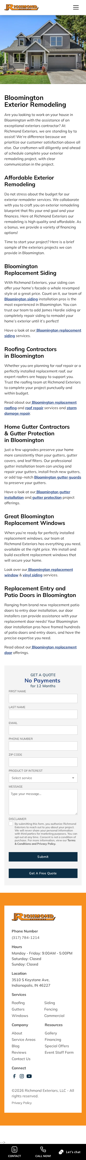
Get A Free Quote (43, 873)
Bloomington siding (21, 299)
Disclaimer (17, 819)
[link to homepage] (21, 7)
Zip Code (15, 754)
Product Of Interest (26, 770)
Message (16, 786)
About (17, 1033)
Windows (20, 1015)
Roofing (18, 1002)
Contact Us (21, 1058)
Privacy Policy (22, 1103)
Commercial (54, 1015)
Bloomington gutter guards (57, 477)
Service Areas (24, 1039)
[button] (74, 7)
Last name (17, 707)
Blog (15, 1046)
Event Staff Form (59, 1052)
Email (13, 723)
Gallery (51, 1033)
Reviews (19, 1052)
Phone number (21, 738)
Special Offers (57, 1046)
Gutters (18, 1009)
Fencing (51, 1009)
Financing (53, 1039)
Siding (49, 1002)
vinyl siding (32, 575)
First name (17, 691)
